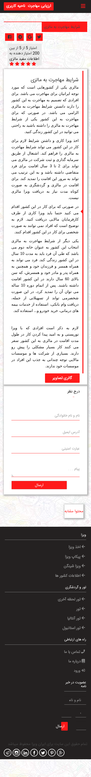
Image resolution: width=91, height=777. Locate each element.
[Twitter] (42, 753)
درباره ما (75, 661)
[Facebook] (33, 753)
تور (79, 609)
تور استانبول (72, 628)
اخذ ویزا (75, 547)
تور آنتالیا (74, 618)
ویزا (27, 191)
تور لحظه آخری (70, 599)
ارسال (39, 485)
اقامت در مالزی (65, 185)
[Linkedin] (24, 753)
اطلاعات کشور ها (68, 576)
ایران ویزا (39, 744)
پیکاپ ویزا (73, 557)
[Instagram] (15, 753)
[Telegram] (7, 753)
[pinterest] (51, 753)
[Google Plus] (60, 753)
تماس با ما (72, 652)
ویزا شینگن (73, 566)
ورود (77, 671)
